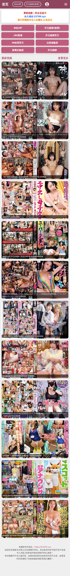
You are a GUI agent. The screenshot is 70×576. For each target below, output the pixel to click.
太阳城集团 (52, 42)
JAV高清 (17, 35)
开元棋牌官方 (52, 35)
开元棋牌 (52, 50)
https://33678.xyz (43, 547)
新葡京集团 (18, 50)
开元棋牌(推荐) (32, 4)
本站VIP (17, 4)
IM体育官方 (18, 42)
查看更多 (63, 58)
